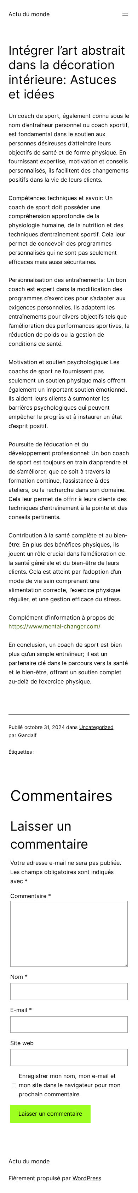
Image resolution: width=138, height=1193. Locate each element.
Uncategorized (96, 727)
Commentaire (30, 895)
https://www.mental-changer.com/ (54, 626)
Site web (22, 1043)
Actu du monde (29, 14)
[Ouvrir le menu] (125, 14)
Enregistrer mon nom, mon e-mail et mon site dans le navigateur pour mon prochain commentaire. (69, 1085)
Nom (19, 976)
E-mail (21, 1009)
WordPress (87, 1178)
